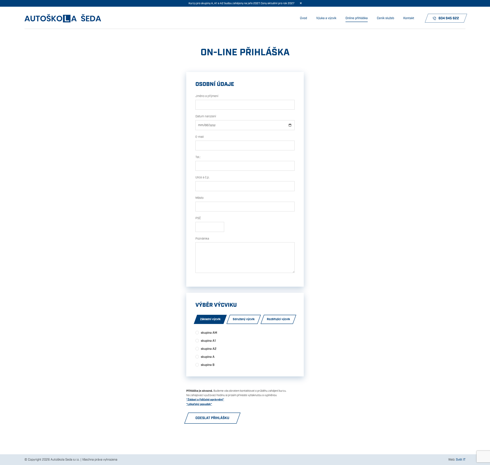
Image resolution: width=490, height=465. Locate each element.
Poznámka (202, 238)
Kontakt (408, 18)
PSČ (198, 218)
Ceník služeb (385, 18)
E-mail (199, 137)
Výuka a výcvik (326, 18)
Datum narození (205, 116)
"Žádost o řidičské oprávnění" (205, 399)
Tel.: (197, 157)
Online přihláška (356, 18)
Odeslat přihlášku (212, 418)
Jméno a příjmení (206, 96)
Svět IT (461, 460)
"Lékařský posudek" (199, 404)
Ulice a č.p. (202, 177)
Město (199, 198)
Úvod (303, 18)
